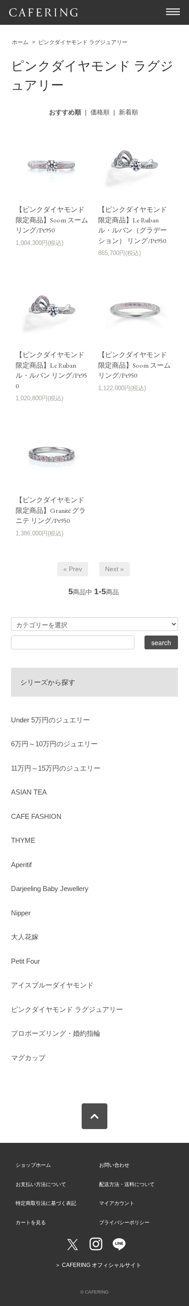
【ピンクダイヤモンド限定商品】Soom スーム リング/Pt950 (52, 219)
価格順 (100, 112)
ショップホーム (33, 1165)
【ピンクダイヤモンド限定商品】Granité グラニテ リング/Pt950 (51, 510)
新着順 (128, 112)
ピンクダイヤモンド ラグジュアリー (83, 42)
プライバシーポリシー (124, 1222)
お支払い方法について (41, 1184)
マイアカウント (116, 1203)
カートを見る (31, 1222)
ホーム (20, 42)
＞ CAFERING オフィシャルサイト (98, 1265)
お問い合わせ (114, 1165)
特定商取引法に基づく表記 (46, 1203)
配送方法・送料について (127, 1184)
